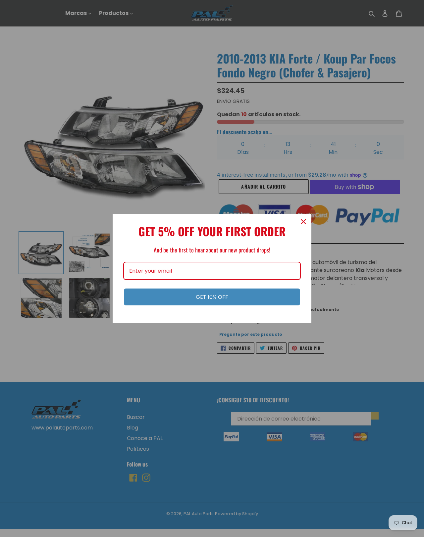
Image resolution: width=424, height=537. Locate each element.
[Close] (303, 222)
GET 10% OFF (212, 297)
